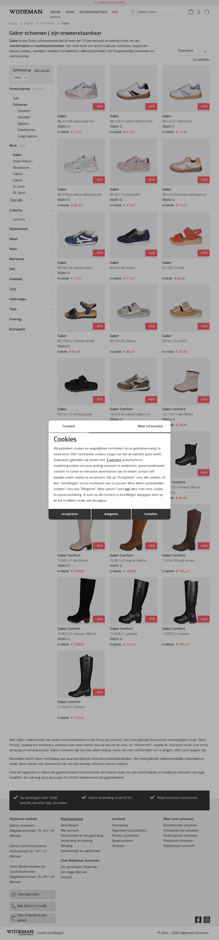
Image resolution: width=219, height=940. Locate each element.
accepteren (70, 514)
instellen (150, 514)
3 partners (113, 460)
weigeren (111, 514)
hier (127, 489)
